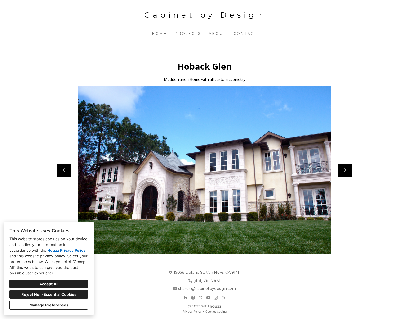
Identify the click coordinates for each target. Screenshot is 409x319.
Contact (245, 34)
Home (159, 34)
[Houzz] (185, 298)
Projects (188, 34)
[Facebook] (193, 298)
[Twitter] (201, 298)
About (217, 34)
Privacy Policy (192, 311)
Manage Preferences (48, 305)
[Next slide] (345, 170)
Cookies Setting (216, 311)
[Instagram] (216, 298)
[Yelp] (223, 298)
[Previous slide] (64, 170)
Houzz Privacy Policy (66, 250)
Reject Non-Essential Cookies (48, 294)
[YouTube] (208, 298)
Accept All (48, 284)
